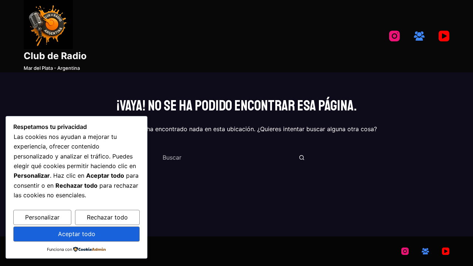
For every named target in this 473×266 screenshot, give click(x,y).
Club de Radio (55, 55)
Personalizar (42, 217)
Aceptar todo (76, 234)
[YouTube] (444, 36)
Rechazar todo (107, 217)
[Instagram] (394, 36)
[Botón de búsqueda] (301, 157)
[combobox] (228, 157)
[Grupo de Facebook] (419, 36)
